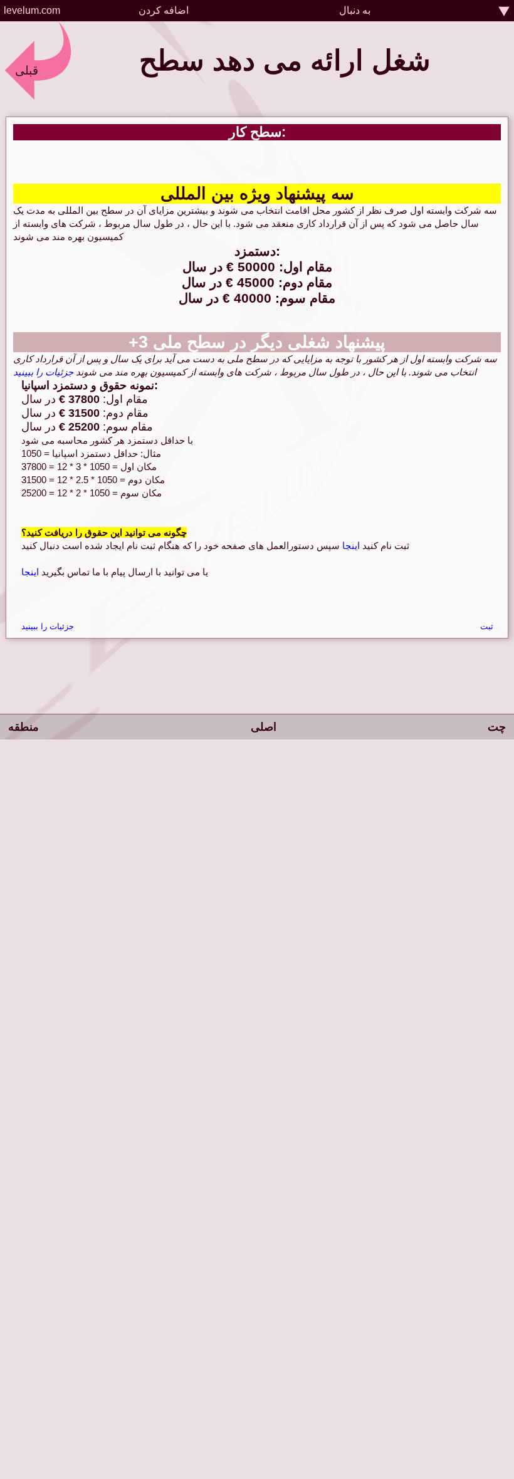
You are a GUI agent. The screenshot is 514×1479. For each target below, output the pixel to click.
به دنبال (354, 10)
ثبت (486, 626)
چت (497, 727)
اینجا (350, 545)
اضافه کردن (164, 10)
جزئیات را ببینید (43, 372)
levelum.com (32, 10)
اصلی (263, 727)
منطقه (23, 727)
